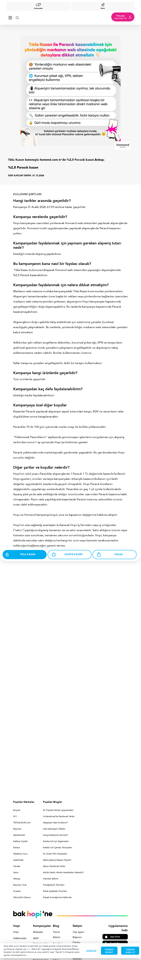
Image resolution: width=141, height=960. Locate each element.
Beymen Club (20, 884)
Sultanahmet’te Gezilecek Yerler (59, 816)
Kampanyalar (38, 8)
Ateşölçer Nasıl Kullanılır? (55, 822)
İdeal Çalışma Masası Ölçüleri (57, 860)
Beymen (17, 828)
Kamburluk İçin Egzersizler (56, 841)
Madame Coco (20, 853)
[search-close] (17, 17)
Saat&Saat (18, 860)
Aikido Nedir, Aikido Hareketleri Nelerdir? (63, 872)
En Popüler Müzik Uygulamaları (58, 810)
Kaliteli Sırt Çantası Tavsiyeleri (57, 847)
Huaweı (17, 891)
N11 (15, 816)
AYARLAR (91, 950)
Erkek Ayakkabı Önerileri (55, 891)
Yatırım (102, 8)
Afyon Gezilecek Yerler (54, 866)
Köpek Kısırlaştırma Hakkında (57, 897)
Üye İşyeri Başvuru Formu (78, 937)
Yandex (16, 866)
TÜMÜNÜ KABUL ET (130, 951)
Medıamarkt (19, 835)
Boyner (16, 810)
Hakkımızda (19, 938)
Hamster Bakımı (50, 878)
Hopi (16, 932)
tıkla (28, 949)
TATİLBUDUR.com (22, 822)
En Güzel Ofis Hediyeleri (55, 853)
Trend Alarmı (56, 934)
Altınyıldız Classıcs (22, 897)
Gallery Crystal (20, 841)
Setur (16, 872)
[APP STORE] (115, 936)
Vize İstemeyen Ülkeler (54, 828)
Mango (16, 878)
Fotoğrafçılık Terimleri (53, 884)
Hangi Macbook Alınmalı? (55, 835)
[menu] (10, 17)
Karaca (16, 847)
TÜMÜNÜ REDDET (109, 951)
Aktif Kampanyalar (39, 941)
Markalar (38, 932)
